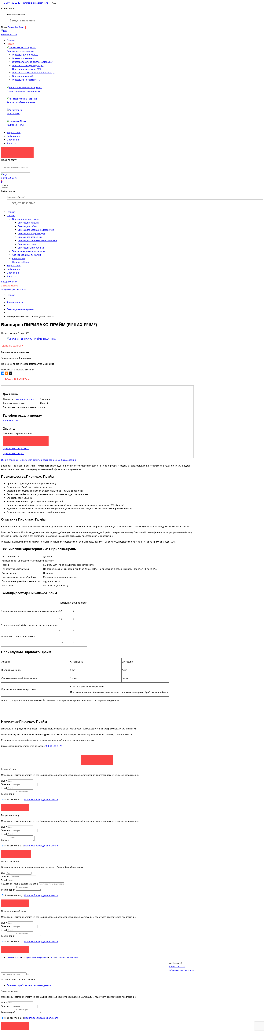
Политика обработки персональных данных (29, 985)
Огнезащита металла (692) (25, 55)
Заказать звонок (17, 151)
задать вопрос (17, 378)
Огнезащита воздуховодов (31, 233)
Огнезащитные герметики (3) (26, 80)
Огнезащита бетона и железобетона (36, 230)
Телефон (6, 784)
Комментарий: (8, 794)
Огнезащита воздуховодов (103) (28, 65)
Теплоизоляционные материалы (23, 91)
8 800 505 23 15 (10, 420)
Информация (13, 136)
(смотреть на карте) (25, 399)
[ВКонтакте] (2, 373)
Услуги (54, 957)
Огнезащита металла (28, 223)
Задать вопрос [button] (16, 853)
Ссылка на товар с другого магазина (20, 884)
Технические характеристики (34, 460)
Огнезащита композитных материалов (37, 240)
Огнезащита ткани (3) (23, 76)
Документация (68, 460)
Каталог (11, 44)
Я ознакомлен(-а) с (31, 799)
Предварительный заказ (25, 439)
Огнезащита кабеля (28, 226)
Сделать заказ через (13, 453)
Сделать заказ (97, 758)
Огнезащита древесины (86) (26, 69)
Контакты (11, 143)
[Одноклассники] (6, 373)
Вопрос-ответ (13, 132)
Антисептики (13, 113)
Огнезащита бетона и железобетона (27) (32, 62)
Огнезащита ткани (27, 244)
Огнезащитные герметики (31, 248)
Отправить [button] (15, 903)
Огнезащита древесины (30, 237)
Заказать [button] (14, 807)
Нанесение (55, 460)
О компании (13, 140)
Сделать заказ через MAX (16, 448)
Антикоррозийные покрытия (21, 102)
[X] (10, 373)
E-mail (4, 788)
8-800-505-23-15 (54, 746)
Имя (4, 781)
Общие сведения (10, 460)
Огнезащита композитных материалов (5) (33, 72)
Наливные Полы (15, 125)
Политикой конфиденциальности (41, 799)
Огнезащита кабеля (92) (24, 58)
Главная (11, 40)
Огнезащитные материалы (20, 51)
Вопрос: (5, 840)
